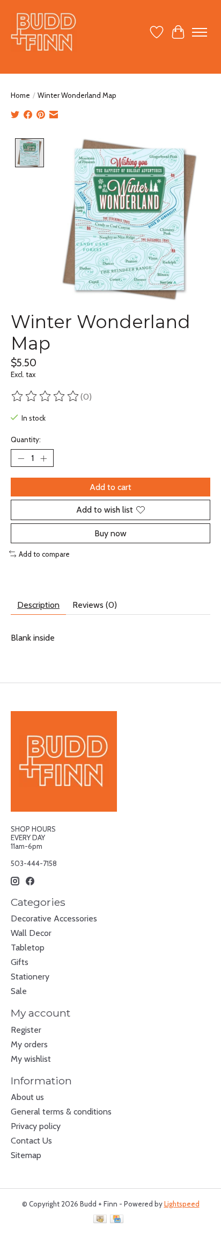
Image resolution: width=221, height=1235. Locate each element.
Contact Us (31, 1140)
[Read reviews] (45, 396)
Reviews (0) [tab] (94, 605)
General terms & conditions (61, 1111)
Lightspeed (182, 1203)
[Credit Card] (116, 1220)
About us (27, 1097)
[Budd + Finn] (44, 32)
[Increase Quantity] (43, 458)
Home (20, 95)
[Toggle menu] (199, 32)
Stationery (30, 976)
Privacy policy (36, 1126)
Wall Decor (31, 933)
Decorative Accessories (54, 918)
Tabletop (28, 947)
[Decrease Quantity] (21, 458)
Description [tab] (38, 605)
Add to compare (44, 554)
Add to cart (110, 487)
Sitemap (26, 1155)
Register (26, 1030)
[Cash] (100, 1220)
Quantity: (26, 439)
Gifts (19, 962)
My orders (29, 1044)
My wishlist (31, 1059)
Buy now (110, 533)
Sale (19, 991)
